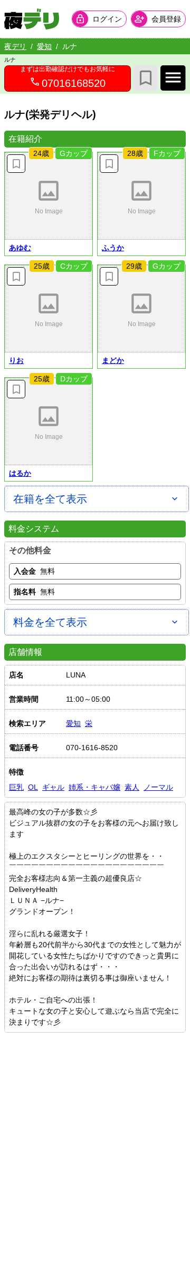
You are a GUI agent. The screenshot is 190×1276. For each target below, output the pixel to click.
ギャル (53, 787)
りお (16, 360)
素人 (132, 787)
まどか (113, 360)
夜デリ (15, 46)
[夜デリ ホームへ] (31, 19)
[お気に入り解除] (16, 163)
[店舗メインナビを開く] (173, 78)
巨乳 (16, 787)
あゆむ (20, 247)
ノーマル (158, 787)
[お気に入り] (145, 78)
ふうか (113, 247)
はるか (20, 473)
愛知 (44, 46)
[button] (48, 196)
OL (33, 787)
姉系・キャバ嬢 (94, 787)
